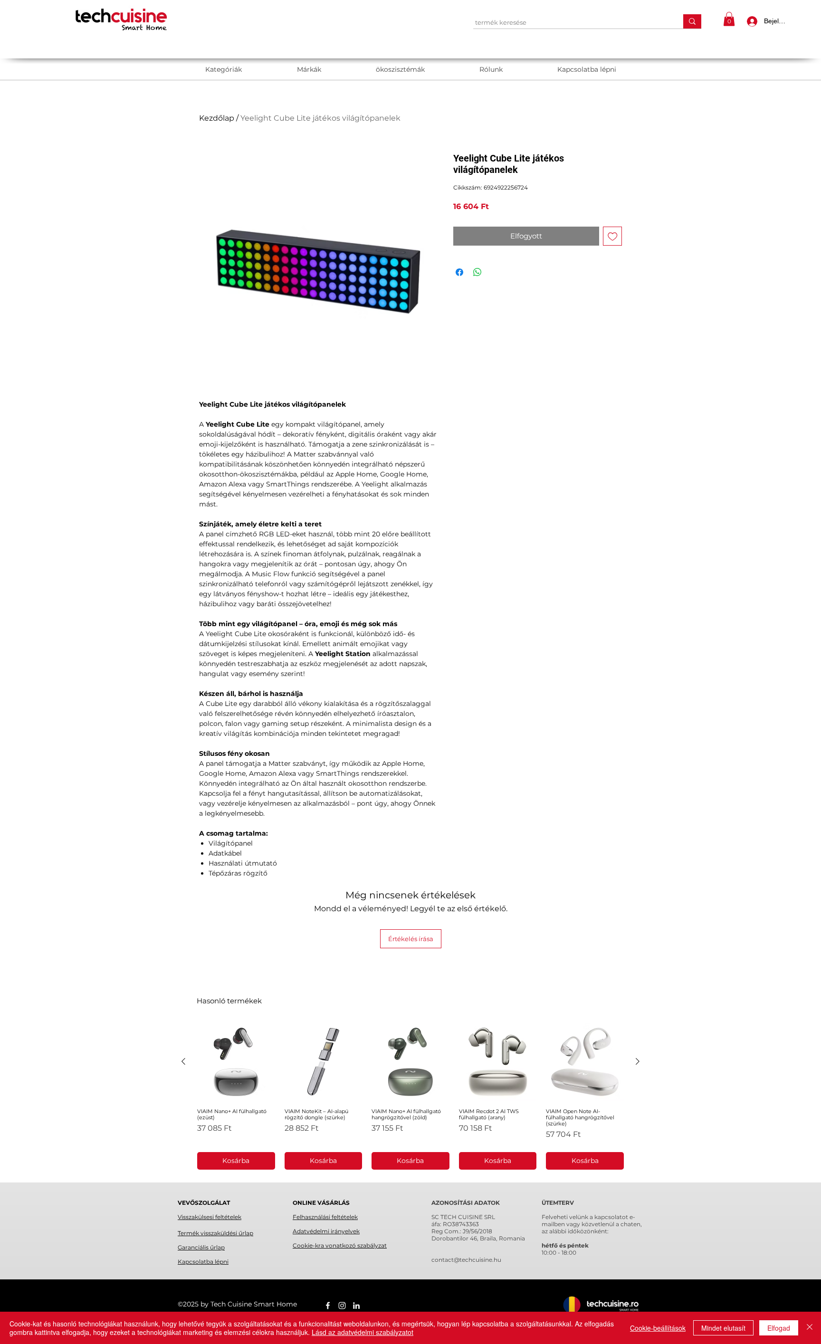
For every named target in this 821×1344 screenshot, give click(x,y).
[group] (410, 1096)
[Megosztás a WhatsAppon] (477, 272)
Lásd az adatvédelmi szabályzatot (362, 1332)
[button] (729, 19)
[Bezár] (809, 1327)
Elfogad (778, 1328)
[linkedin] (356, 1305)
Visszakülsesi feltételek (209, 1216)
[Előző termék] (183, 1061)
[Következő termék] (637, 1061)
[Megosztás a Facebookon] (459, 272)
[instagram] (342, 1305)
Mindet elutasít (723, 1328)
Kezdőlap (216, 118)
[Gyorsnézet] (236, 1062)
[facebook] (328, 1305)
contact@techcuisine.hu (466, 1259)
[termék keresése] (692, 21)
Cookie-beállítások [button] (658, 1328)
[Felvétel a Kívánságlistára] (612, 236)
